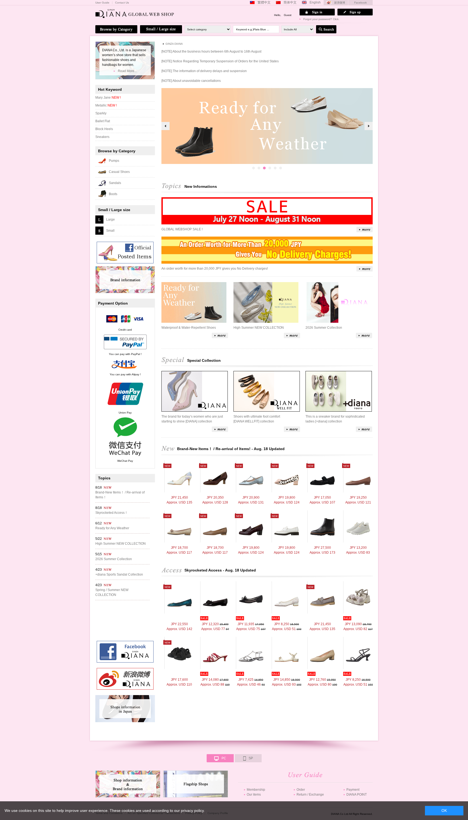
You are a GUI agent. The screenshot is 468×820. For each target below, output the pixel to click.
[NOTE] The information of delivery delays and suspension (204, 71)
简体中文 (290, 2)
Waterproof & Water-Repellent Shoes (188, 328)
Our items (254, 794)
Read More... (127, 71)
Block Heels (104, 129)
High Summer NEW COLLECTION (258, 328)
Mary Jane (108, 97)
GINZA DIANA (174, 43)
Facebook (360, 2)
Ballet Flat (102, 121)
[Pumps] (179, 476)
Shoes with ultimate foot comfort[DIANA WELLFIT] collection (256, 419)
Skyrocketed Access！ (111, 513)
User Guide (102, 2)
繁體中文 (264, 2)
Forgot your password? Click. (321, 19)
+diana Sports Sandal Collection (119, 574)
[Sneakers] (358, 526)
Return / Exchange (310, 794)
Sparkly (100, 113)
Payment (352, 790)
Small (110, 231)
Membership (256, 790)
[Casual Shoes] (322, 476)
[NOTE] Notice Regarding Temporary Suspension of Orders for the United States (220, 61)
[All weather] (322, 526)
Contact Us (122, 2)
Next (369, 126)
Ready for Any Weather (112, 528)
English (315, 2)
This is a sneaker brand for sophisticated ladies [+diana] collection (335, 419)
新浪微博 (339, 2)
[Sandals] (358, 597)
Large (110, 219)
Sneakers (102, 137)
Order (301, 790)
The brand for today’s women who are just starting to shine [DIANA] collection (192, 419)
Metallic (106, 105)
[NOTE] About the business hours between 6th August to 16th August (211, 51)
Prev (165, 126)
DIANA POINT (356, 794)
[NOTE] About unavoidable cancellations (191, 81)
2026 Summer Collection (324, 328)
